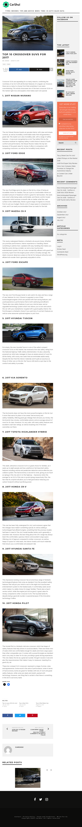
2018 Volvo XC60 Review (65, 192)
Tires (43, 11)
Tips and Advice (27, 11)
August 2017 (61, 217)
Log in (59, 246)
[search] (75, 142)
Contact (17, 816)
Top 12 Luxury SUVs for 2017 (9, 703)
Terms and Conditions (46, 816)
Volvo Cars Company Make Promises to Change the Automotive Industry (71, 83)
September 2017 (62, 215)
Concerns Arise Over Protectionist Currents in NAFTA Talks (38, 732)
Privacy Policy (29, 816)
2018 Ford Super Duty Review (70, 72)
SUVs (4, 64)
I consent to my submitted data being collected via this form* (67, 126)
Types (7, 11)
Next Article (39, 727)
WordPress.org (62, 254)
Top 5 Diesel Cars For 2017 (71, 52)
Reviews (15, 11)
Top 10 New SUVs (23, 703)
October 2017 (61, 212)
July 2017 (60, 220)
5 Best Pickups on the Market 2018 (72, 62)
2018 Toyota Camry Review (66, 200)
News (37, 11)
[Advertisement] (31, 77)
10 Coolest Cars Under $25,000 (70, 93)
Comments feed (62, 252)
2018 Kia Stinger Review (18, 730)
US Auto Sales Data (55, 11)
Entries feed (61, 249)
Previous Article (17, 727)
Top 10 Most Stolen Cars (42, 703)
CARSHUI (7, 60)
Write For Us (62, 816)
